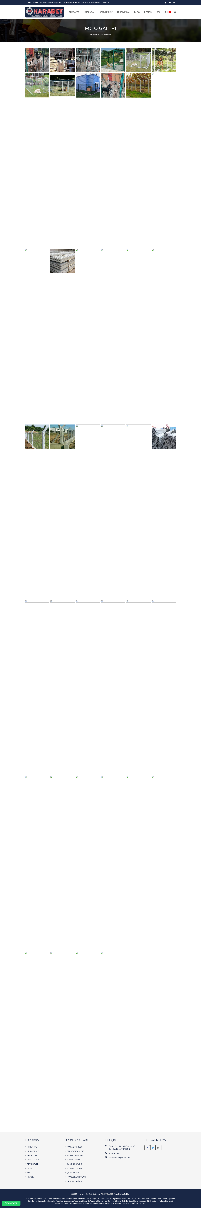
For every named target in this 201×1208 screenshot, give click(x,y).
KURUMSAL (32, 1147)
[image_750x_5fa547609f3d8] (87, 60)
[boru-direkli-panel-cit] (138, 687)
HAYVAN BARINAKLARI (76, 1177)
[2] (164, 336)
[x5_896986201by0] (37, 436)
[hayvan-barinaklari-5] (138, 60)
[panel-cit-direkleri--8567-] (37, 687)
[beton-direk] (87, 336)
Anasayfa (93, 34)
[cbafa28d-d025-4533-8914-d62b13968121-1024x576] (113, 85)
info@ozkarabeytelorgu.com (52, 2)
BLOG (29, 1168)
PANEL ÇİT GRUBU (74, 1147)
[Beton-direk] (62, 261)
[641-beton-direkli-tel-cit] (138, 336)
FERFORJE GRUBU (75, 1168)
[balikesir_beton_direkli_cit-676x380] (113, 336)
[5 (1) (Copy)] (37, 1039)
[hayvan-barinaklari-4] (164, 60)
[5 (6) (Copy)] (62, 863)
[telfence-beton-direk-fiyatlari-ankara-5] (62, 436)
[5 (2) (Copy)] (164, 863)
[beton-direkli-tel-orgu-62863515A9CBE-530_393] (164, 160)
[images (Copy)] (87, 1039)
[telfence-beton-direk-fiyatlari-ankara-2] (138, 85)
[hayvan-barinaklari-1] (62, 85)
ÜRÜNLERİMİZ (33, 1151)
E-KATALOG (32, 1155)
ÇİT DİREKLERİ (73, 1173)
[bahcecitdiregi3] (87, 512)
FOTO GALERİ (33, 1164)
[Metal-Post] (37, 863)
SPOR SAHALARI (74, 1160)
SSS (28, 1173)
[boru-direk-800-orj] (164, 687)
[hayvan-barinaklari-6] (113, 60)
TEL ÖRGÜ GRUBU (75, 1155)
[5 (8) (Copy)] (113, 1039)
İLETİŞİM (30, 1177)
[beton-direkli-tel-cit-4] (37, 336)
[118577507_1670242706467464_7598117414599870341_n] (113, 512)
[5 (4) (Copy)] (113, 863)
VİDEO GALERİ (33, 1160)
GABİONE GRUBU (74, 1164)
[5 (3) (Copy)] (138, 863)
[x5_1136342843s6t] (138, 512)
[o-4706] (62, 687)
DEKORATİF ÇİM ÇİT (75, 1151)
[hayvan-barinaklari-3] (37, 85)
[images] (62, 60)
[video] (164, 436)
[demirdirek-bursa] (113, 687)
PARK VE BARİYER (74, 1181)
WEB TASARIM (107, 1194)
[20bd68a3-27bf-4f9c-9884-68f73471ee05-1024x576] (37, 60)
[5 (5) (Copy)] (87, 863)
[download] (87, 85)
